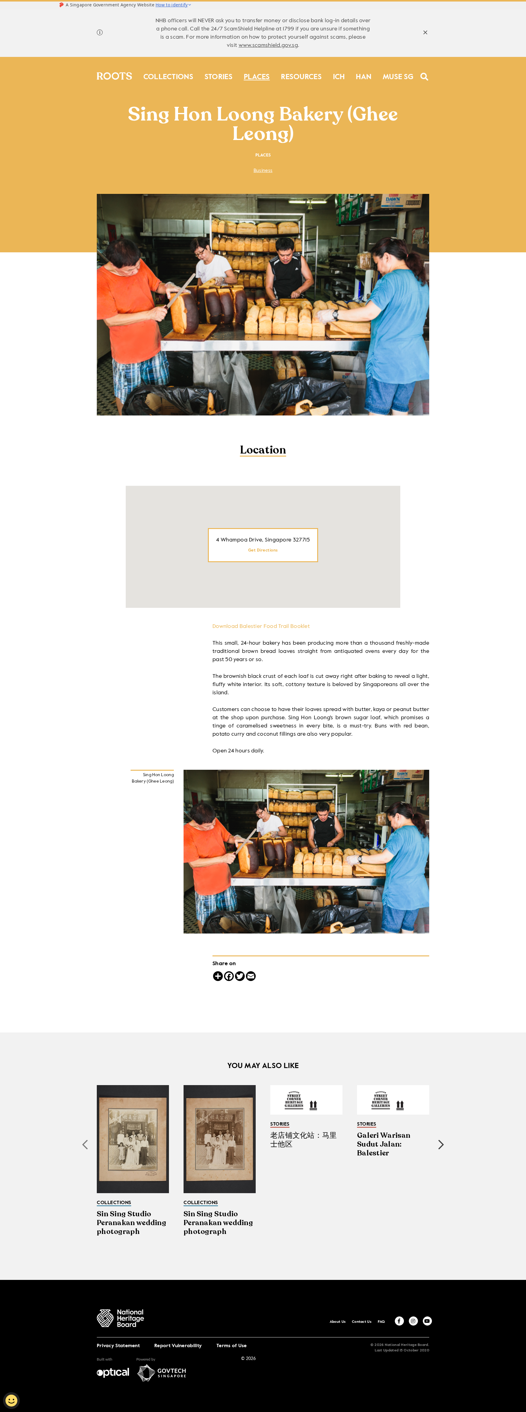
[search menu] (424, 73)
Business (263, 170)
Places (257, 75)
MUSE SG (398, 75)
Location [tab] (263, 451)
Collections (168, 75)
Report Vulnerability (178, 1346)
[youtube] (427, 1321)
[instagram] (413, 1321)
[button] (441, 1144)
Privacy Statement (118, 1346)
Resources (301, 75)
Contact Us (361, 1322)
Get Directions (263, 550)
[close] (425, 33)
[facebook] (399, 1321)
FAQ (381, 1322)
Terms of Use (231, 1346)
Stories (219, 75)
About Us (337, 1322)
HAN (363, 75)
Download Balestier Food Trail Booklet (261, 626)
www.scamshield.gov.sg (268, 45)
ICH (339, 75)
